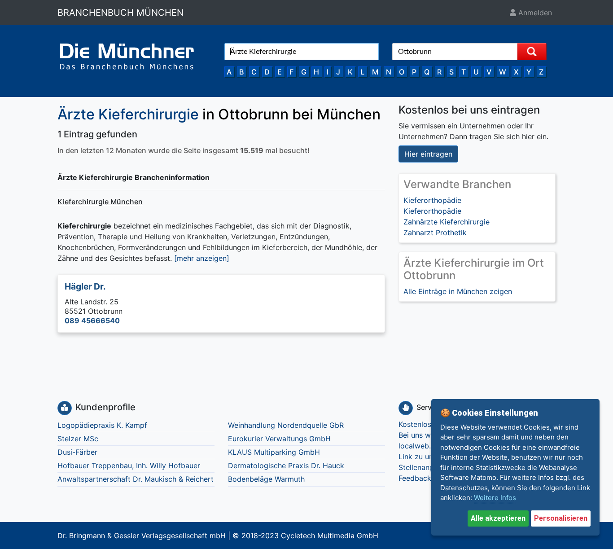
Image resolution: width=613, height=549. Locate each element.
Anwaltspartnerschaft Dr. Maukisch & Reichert (135, 478)
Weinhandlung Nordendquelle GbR (286, 425)
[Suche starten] (532, 51)
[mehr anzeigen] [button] (201, 258)
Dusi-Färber (77, 452)
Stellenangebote (426, 467)
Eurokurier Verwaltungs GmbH (279, 438)
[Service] (405, 408)
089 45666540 (92, 320)
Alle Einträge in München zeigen (457, 291)
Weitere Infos (495, 497)
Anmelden (534, 12)
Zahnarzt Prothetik (435, 232)
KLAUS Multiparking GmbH (274, 452)
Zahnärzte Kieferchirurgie (446, 221)
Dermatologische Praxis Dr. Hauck (286, 465)
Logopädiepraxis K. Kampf (102, 425)
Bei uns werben (424, 434)
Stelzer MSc (77, 438)
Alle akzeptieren (498, 518)
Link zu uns (417, 456)
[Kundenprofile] (64, 408)
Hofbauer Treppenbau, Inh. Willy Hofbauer (128, 465)
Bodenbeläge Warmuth (266, 478)
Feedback (414, 478)
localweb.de (418, 445)
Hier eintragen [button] (428, 153)
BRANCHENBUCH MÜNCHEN (120, 12)
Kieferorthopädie (432, 200)
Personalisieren (560, 518)
